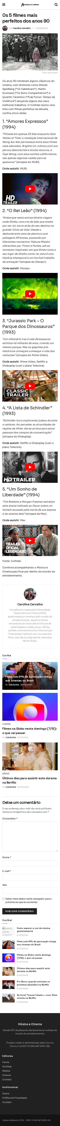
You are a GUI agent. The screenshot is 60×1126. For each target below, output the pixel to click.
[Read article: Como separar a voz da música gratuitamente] (8, 931)
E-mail (6, 871)
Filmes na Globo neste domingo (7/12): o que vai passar (34, 956)
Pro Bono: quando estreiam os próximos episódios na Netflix (33, 983)
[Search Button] (56, 4)
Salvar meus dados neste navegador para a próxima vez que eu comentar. (28, 900)
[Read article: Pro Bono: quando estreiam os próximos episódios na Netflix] (8, 984)
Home (5, 1062)
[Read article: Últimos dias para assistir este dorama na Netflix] (30, 756)
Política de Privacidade (14, 1097)
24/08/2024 (42, 28)
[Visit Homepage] (30, 4)
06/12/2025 (23, 787)
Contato (7, 1079)
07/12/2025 (26, 685)
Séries (6, 774)
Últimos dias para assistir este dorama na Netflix (33, 970)
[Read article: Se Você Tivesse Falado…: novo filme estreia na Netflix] (8, 998)
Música (6, 1070)
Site (4, 885)
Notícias (7, 1066)
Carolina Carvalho (22, 28)
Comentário (10, 818)
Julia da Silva (14, 685)
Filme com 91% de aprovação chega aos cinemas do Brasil (36, 943)
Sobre (5, 1093)
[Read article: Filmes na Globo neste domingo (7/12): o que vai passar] (30, 707)
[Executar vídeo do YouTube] (30, 189)
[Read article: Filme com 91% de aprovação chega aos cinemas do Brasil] (8, 944)
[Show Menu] (3, 4)
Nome (6, 857)
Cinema (10, 672)
